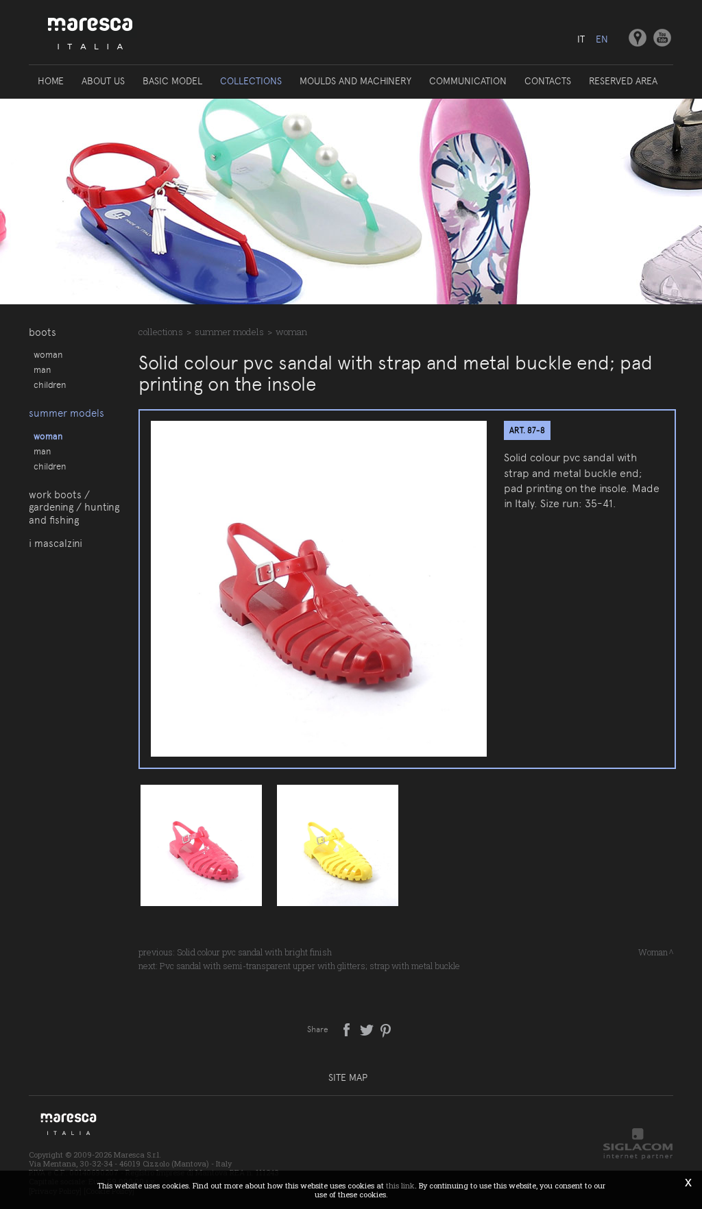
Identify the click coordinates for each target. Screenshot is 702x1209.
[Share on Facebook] (348, 1028)
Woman (48, 354)
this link (400, 1185)
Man (42, 369)
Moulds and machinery (355, 80)
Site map (347, 1077)
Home (51, 80)
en (602, 39)
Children (50, 384)
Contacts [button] (547, 80)
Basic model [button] (172, 80)
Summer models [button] (66, 413)
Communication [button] (468, 80)
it (581, 39)
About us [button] (103, 80)
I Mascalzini (55, 543)
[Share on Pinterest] (386, 1028)
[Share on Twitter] (368, 1028)
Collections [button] (251, 80)
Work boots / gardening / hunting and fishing (74, 507)
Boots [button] (42, 332)
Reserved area (623, 80)
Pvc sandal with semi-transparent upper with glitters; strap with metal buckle (310, 965)
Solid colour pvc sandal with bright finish (254, 952)
